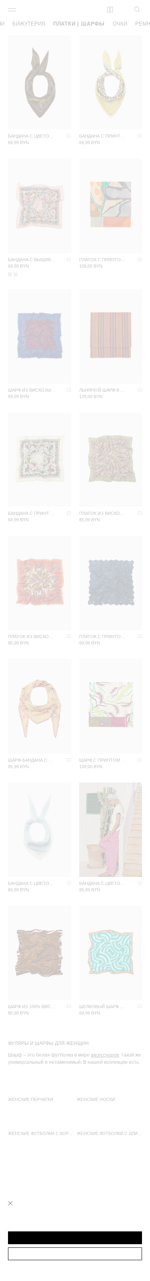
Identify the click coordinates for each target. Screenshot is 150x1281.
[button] (75, 1237)
